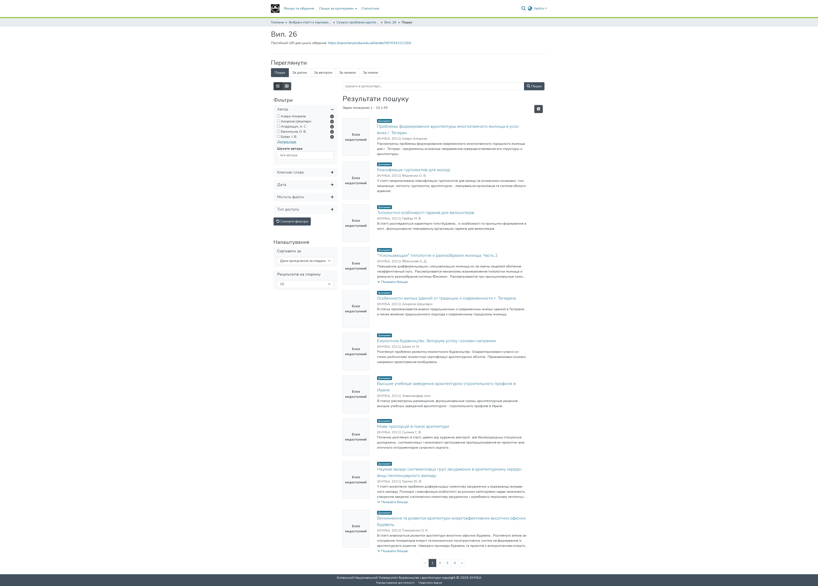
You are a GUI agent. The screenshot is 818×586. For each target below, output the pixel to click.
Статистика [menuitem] (370, 8)
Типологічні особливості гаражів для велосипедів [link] (425, 212)
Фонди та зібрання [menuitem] (299, 8)
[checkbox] (278, 116)
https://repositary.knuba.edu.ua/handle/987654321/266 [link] (369, 43)
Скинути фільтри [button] (294, 221)
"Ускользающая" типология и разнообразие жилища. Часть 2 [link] (437, 255)
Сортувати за (289, 251)
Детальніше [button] (286, 141)
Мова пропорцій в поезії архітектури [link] (413, 426)
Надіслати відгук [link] (430, 583)
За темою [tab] (370, 72)
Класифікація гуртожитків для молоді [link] (413, 170)
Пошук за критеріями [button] (336, 8)
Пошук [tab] (280, 72)
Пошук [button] (536, 86)
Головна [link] (277, 22)
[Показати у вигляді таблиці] (286, 86)
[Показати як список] (278, 86)
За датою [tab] (299, 72)
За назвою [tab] (347, 72)
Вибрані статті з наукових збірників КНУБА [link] (310, 22)
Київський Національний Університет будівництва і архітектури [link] (389, 577)
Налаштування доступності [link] (395, 583)
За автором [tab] (323, 72)
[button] (275, 8)
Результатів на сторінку (299, 274)
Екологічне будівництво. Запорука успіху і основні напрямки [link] (436, 341)
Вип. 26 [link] (390, 22)
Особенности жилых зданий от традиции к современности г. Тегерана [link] (446, 298)
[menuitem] (337, 8)
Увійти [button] (539, 8)
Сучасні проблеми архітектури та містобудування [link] (358, 22)
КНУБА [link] (475, 577)
